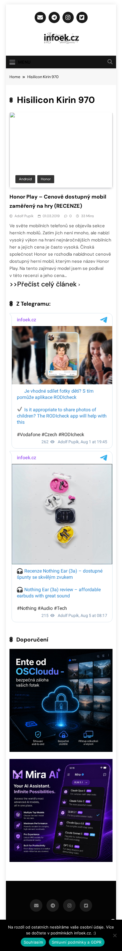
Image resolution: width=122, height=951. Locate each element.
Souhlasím (33, 942)
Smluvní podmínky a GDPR (77, 942)
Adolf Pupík (24, 216)
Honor (46, 179)
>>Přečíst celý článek (43, 284)
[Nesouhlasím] (115, 935)
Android (25, 179)
